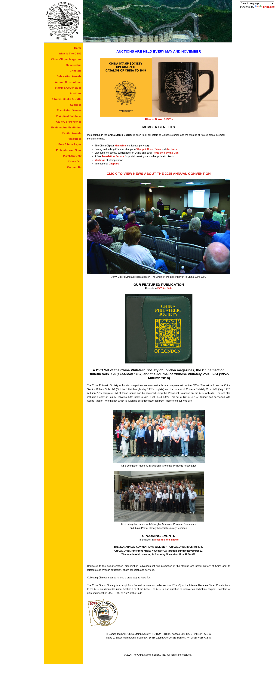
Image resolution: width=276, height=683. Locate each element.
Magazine (120, 145)
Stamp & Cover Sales (68, 87)
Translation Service (69, 110)
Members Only (72, 155)
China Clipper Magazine (66, 59)
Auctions (75, 93)
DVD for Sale (164, 288)
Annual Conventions (68, 82)
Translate (268, 6)
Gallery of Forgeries (68, 121)
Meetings (100, 160)
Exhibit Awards (71, 133)
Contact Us (74, 167)
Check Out (74, 161)
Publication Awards (69, 76)
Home (77, 47)
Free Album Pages (69, 144)
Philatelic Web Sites (68, 150)
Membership (73, 64)
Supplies (75, 104)
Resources (74, 138)
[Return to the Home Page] (63, 40)
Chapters (75, 70)
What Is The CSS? (70, 53)
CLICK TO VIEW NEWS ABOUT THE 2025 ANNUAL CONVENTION (159, 174)
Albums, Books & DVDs (66, 98)
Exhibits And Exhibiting (66, 127)
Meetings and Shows (166, 539)
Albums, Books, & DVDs (159, 119)
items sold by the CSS (166, 152)
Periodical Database (68, 116)
